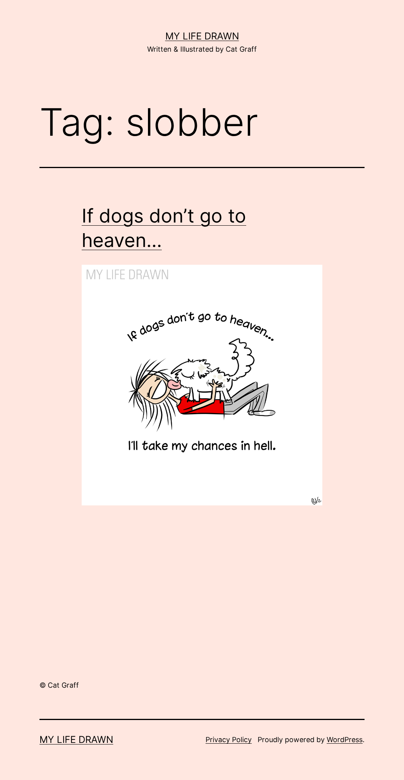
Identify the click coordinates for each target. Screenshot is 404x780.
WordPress (345, 739)
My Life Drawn (202, 36)
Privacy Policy (229, 739)
